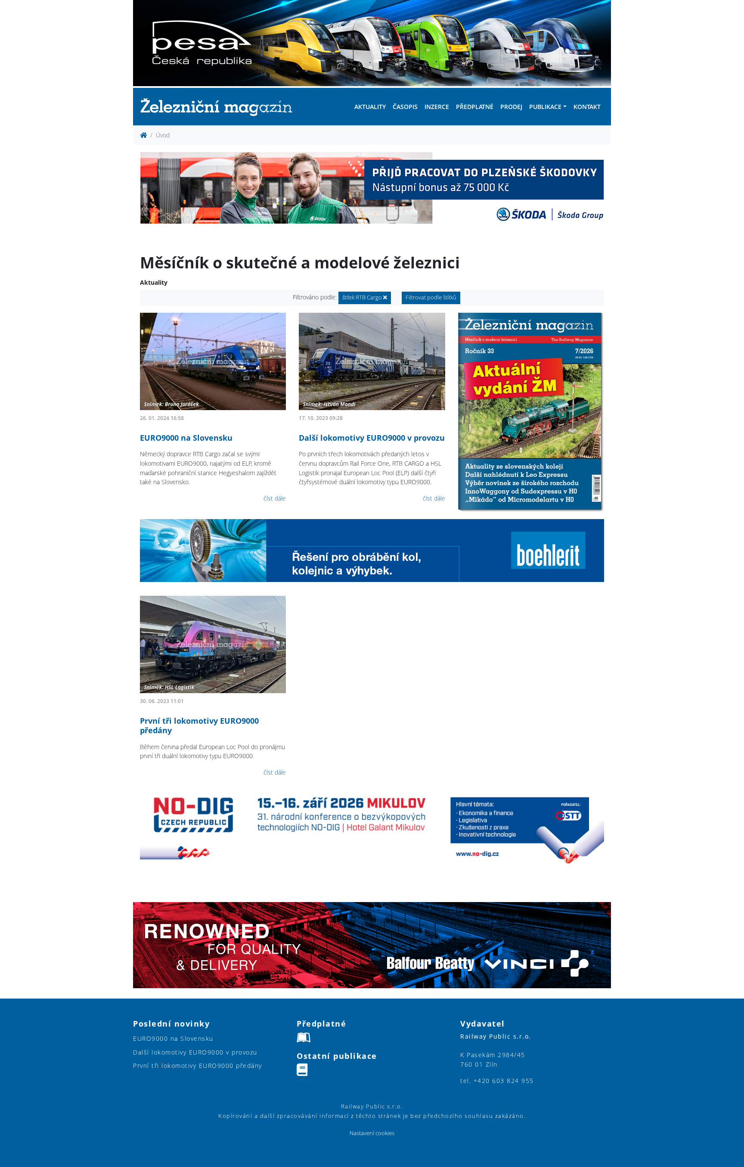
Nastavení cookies (372, 1133)
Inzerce (437, 107)
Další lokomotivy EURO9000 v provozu (372, 438)
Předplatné (474, 107)
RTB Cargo (362, 297)
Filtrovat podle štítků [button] (431, 297)
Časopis (405, 107)
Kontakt (587, 107)
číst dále (275, 498)
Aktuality (370, 107)
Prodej (511, 107)
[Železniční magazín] (220, 106)
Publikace (545, 107)
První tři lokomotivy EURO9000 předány (199, 725)
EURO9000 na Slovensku (186, 438)
